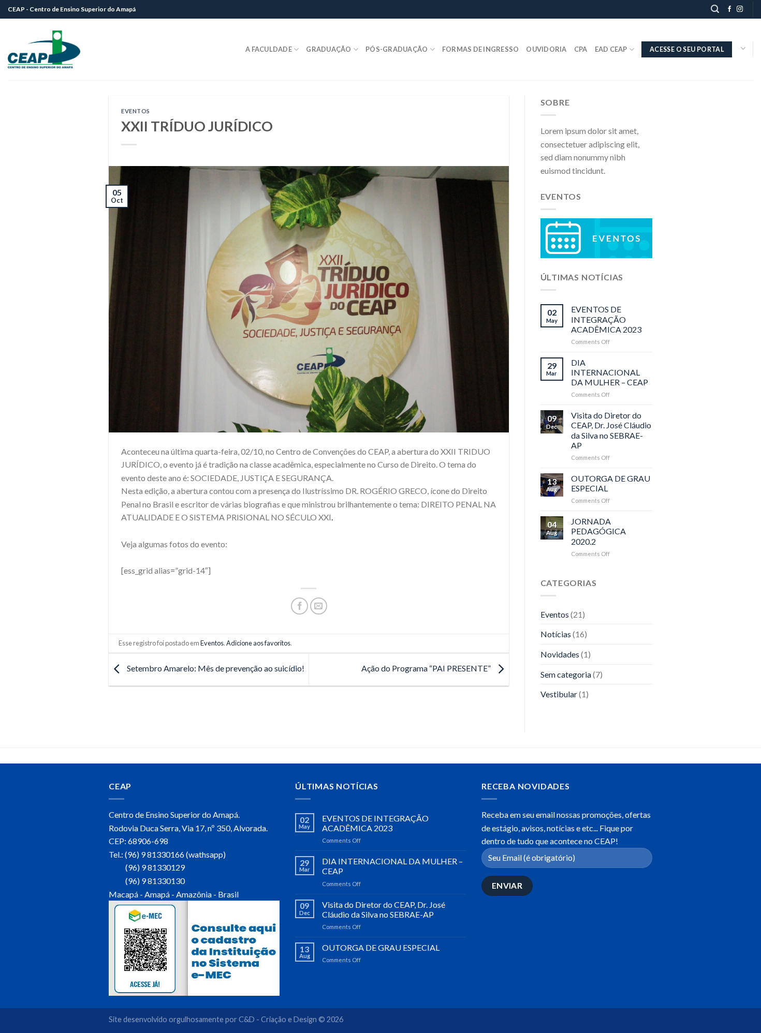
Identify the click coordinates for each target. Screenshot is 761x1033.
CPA (581, 49)
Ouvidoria (546, 49)
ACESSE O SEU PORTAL (687, 49)
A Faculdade (268, 49)
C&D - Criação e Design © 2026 (291, 1019)
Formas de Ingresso (480, 49)
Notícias (555, 634)
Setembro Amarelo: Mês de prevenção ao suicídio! (214, 668)
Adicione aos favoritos (258, 643)
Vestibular (558, 694)
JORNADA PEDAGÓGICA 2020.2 (598, 531)
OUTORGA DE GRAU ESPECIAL (610, 483)
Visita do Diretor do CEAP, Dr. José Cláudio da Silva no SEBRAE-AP (611, 430)
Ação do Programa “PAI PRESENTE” (426, 668)
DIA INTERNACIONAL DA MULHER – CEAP (609, 372)
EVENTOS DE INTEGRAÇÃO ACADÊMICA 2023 (606, 319)
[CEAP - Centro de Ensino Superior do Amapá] (44, 49)
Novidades (559, 654)
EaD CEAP (611, 49)
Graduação (328, 49)
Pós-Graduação (396, 49)
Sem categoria (565, 674)
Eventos (135, 111)
